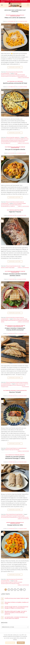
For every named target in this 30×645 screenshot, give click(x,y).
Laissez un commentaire (23, 77)
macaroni (8, 74)
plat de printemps (8, 517)
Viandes (21, 210)
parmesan (12, 74)
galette (8, 515)
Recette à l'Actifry (15, 583)
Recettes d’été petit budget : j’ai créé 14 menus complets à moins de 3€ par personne (16, 613)
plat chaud (20, 74)
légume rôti (12, 582)
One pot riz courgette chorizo (15, 149)
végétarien (7, 143)
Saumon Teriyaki (15, 392)
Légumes (8, 522)
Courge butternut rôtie (15, 525)
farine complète (15, 138)
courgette (19, 203)
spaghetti (22, 76)
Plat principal (11, 81)
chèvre (14, 319)
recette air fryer (8, 449)
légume (7, 582)
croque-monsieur (20, 319)
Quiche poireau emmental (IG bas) (15, 83)
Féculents (8, 15)
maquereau (19, 385)
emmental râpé (7, 138)
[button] (2, 5)
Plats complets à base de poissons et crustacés (16, 326)
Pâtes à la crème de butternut (15, 17)
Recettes (17, 15)
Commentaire (25, 386)
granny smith (13, 385)
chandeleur (3, 515)
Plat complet (9, 454)
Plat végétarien (19, 81)
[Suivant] (24, 589)
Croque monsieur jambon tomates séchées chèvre (15, 274)
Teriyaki (17, 449)
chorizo (14, 203)
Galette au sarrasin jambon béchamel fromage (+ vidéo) (15, 457)
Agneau (3, 267)
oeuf (5, 140)
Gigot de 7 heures (15, 212)
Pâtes (16, 74)
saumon (14, 449)
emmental (7, 385)
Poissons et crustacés (16, 390)
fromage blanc (22, 138)
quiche (11, 141)
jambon (14, 320)
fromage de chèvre (7, 320)
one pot (5, 204)
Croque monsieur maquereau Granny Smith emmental (15, 329)
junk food (18, 320)
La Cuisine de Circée (22, 21)
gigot (13, 267)
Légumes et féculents (16, 15)
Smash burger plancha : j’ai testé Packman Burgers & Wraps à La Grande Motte (16, 607)
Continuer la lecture (15, 67)
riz (14, 206)
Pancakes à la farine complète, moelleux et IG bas (16, 603)
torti (26, 76)
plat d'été (15, 204)
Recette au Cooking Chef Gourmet (20, 517)
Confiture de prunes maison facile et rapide (17, 598)
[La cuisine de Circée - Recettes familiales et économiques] (15, 5)
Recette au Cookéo (16, 76)
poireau (8, 141)
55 (21, 589)
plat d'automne (15, 140)
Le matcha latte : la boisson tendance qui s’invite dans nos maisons (16, 617)
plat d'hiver (9, 76)
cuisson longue (8, 267)
